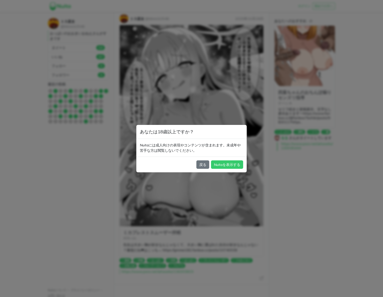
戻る (202, 164)
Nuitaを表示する (227, 164)
